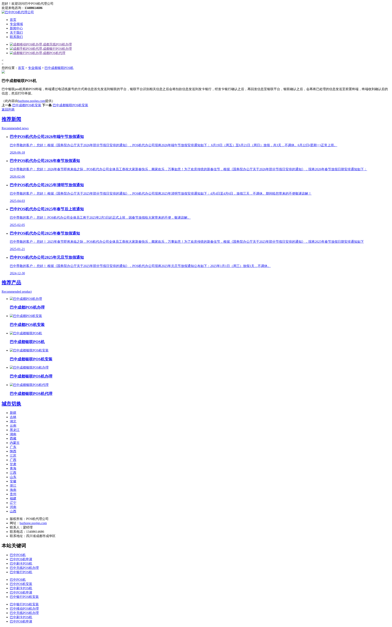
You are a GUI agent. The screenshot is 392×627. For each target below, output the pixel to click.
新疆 (13, 412)
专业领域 (16, 24)
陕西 (13, 451)
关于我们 (16, 32)
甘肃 (13, 464)
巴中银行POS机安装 (24, 596)
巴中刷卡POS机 (21, 563)
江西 (13, 472)
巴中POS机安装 (21, 584)
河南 (13, 507)
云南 (13, 425)
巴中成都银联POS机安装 (70, 105)
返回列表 (8, 109)
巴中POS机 (18, 555)
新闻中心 (16, 28)
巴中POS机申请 (21, 559)
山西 (13, 511)
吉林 (13, 417)
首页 (13, 19)
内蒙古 (15, 442)
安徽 (13, 481)
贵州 (13, 494)
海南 (13, 490)
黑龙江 (15, 430)
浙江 (13, 485)
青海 (13, 468)
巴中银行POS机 (21, 572)
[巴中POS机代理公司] (18, 12)
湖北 (13, 421)
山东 (13, 477)
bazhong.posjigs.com (31, 101)
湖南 (13, 434)
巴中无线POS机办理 (24, 567)
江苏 (13, 455)
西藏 (13, 438)
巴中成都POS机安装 (26, 105)
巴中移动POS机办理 (24, 608)
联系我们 (16, 37)
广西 (13, 460)
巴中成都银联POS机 (59, 68)
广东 (13, 447)
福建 (13, 498)
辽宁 (13, 502)
